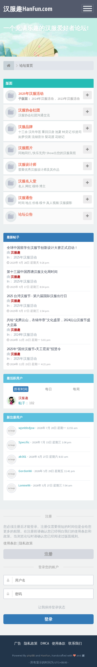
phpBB (31, 655)
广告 (17, 643)
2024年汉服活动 (25, 334)
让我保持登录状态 (51, 607)
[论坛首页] (8, 65)
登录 (48, 619)
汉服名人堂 (27, 181)
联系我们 (75, 643)
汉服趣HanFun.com (27, 8)
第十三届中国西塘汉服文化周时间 (32, 271)
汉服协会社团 (29, 110)
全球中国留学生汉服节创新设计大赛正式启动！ (42, 247)
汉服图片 (25, 148)
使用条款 (10, 543)
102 (31, 403)
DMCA (44, 643)
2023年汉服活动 (69, 99)
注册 (48, 554)
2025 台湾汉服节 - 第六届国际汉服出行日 (37, 296)
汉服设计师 (27, 164)
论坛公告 (25, 214)
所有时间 (21, 389)
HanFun (45, 655)
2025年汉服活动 (25, 257)
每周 (76, 389)
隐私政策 (26, 543)
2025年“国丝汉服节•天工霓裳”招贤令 (34, 349)
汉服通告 (25, 197)
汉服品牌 (25, 126)
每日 (48, 389)
